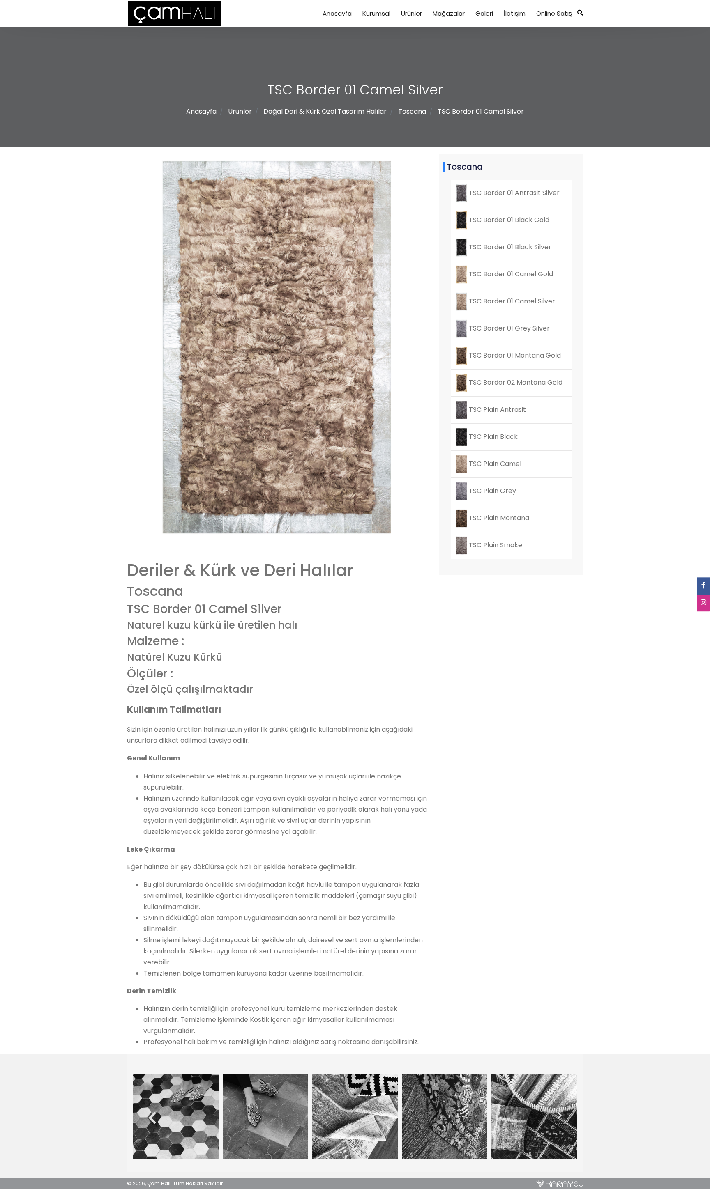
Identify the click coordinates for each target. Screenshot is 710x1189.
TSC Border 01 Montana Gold (514, 355)
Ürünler (411, 13)
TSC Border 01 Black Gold (508, 220)
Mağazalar (449, 13)
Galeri (484, 13)
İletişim (515, 13)
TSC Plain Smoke (494, 545)
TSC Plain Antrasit (496, 409)
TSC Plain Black (492, 436)
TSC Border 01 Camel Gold (510, 274)
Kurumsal (376, 13)
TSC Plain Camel (494, 463)
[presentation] (149, 1118)
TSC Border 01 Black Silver (509, 247)
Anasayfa (337, 13)
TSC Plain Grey (491, 491)
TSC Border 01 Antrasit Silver (513, 192)
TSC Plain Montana (498, 518)
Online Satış (554, 13)
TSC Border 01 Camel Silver (481, 111)
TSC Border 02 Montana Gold (514, 382)
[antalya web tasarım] (559, 1184)
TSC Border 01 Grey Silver (508, 328)
